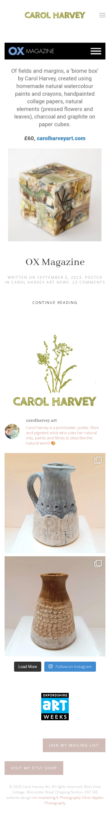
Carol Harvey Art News (40, 282)
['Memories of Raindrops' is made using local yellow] (55, 606)
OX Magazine (55, 262)
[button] (102, 15)
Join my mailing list (74, 745)
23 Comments (88, 282)
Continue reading (55, 302)
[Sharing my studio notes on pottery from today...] (55, 503)
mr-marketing (43, 797)
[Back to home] (55, 15)
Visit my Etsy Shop (34, 768)
